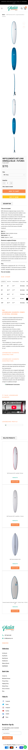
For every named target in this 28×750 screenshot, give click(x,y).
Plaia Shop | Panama (11, 744)
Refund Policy (5, 686)
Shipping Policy (5, 683)
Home (3, 14)
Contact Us (4, 675)
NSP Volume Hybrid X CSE (15, 559)
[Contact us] (25, 747)
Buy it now (14, 197)
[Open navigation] (2, 8)
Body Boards (5, 658)
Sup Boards (4, 655)
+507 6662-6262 (8, 635)
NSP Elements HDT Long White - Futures (15, 516)
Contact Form (5, 642)
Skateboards (5, 660)
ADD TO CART (15, 481)
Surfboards (4, 653)
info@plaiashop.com (8, 638)
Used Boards (5, 665)
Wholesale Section (6, 678)
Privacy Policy (5, 681)
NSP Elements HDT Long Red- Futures (15, 473)
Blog (3, 691)
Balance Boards (5, 663)
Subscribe (7, 738)
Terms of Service (5, 688)
